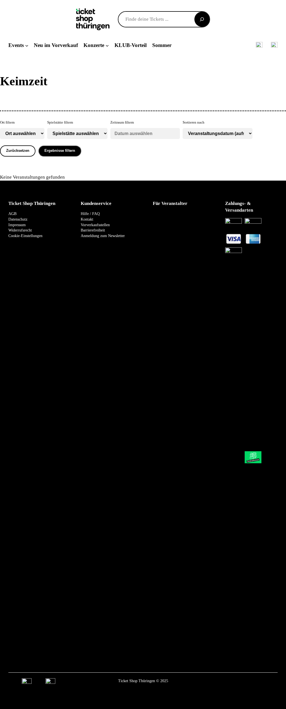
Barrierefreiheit (93, 230)
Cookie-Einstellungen (25, 236)
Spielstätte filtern (60, 122)
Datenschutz (17, 219)
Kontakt (87, 219)
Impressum (17, 225)
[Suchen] (201, 19)
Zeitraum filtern (122, 122)
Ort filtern (7, 122)
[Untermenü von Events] (26, 45)
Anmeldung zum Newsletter (103, 236)
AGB (12, 214)
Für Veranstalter (170, 203)
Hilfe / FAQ (90, 214)
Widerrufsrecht (20, 230)
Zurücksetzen (17, 150)
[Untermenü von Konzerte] (107, 45)
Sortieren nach (193, 122)
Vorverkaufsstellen (95, 225)
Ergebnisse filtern (59, 150)
